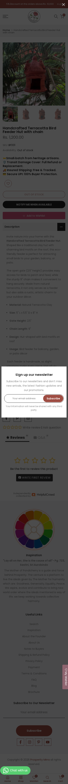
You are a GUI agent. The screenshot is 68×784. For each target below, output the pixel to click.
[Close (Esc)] (63, 4)
